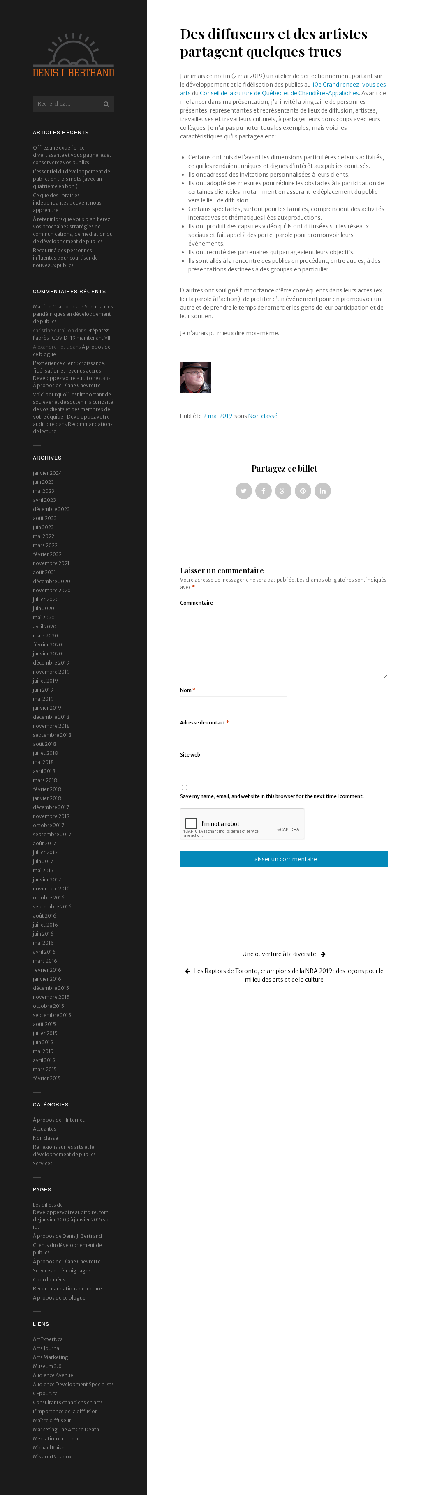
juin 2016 (43, 934)
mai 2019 (43, 699)
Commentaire (196, 603)
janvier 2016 (47, 979)
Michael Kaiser (50, 1447)
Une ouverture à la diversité (280, 954)
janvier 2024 (47, 473)
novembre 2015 (51, 997)
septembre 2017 (52, 834)
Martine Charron (52, 307)
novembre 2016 (51, 889)
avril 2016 (44, 952)
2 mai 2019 (217, 416)
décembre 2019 (51, 663)
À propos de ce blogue (59, 1298)
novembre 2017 (51, 816)
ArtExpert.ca (48, 1339)
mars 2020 (45, 635)
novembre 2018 (51, 726)
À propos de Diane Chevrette (67, 385)
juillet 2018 (45, 753)
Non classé (45, 1138)
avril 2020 (44, 626)
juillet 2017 (45, 852)
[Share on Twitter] (244, 491)
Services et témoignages (62, 1270)
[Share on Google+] (283, 491)
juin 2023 (43, 482)
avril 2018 (44, 771)
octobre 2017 (48, 825)
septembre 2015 (52, 1015)
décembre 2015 (51, 988)
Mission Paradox (52, 1457)
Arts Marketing (50, 1357)
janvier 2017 (47, 879)
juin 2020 (43, 608)
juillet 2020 (46, 599)
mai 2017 (43, 870)
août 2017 (44, 843)
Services (43, 1163)
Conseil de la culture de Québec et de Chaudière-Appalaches (279, 93)
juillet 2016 (45, 925)
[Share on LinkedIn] (323, 491)
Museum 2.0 (47, 1366)
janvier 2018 (47, 798)
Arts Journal (46, 1348)
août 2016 (44, 916)
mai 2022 (43, 536)
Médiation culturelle (56, 1438)
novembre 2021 (51, 563)
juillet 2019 (45, 681)
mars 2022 (45, 545)
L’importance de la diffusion (65, 1411)
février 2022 (47, 554)
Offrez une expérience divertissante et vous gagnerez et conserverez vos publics (72, 155)
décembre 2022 (51, 509)
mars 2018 (45, 780)
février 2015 (47, 1078)
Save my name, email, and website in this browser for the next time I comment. (272, 796)
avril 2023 (44, 500)
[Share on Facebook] (263, 491)
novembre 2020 (52, 590)
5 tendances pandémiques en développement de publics (73, 314)
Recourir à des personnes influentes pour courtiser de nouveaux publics (65, 257)
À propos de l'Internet (59, 1120)
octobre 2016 (49, 898)
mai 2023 (43, 491)
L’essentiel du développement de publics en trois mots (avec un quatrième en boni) (71, 178)
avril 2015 (44, 1060)
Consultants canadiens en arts (68, 1402)
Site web (190, 755)
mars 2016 (45, 961)
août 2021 (44, 572)
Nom (187, 690)
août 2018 (44, 744)
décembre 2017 (51, 807)
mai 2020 (44, 617)
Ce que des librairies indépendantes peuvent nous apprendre (67, 202)
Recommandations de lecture (67, 1289)
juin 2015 (43, 1042)
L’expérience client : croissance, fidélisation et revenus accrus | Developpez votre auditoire (69, 370)
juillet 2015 (45, 1033)
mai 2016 (43, 943)
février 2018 (47, 789)
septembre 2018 (52, 735)
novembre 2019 (51, 672)
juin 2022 (43, 527)
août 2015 (44, 1024)
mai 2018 (43, 762)
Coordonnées (49, 1279)
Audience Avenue (53, 1375)
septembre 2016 (52, 907)
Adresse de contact (204, 723)
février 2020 (47, 645)
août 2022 (45, 518)
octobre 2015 (48, 1006)
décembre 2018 (51, 717)
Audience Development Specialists (73, 1384)
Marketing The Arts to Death (66, 1429)
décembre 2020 (51, 581)
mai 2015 (43, 1051)
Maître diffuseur (52, 1420)
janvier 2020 (47, 654)
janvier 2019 (47, 708)
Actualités (44, 1129)
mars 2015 (45, 1069)
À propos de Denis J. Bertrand (67, 1236)
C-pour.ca (45, 1393)
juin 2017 (43, 861)
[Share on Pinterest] (303, 491)
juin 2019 (43, 690)
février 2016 (47, 970)
